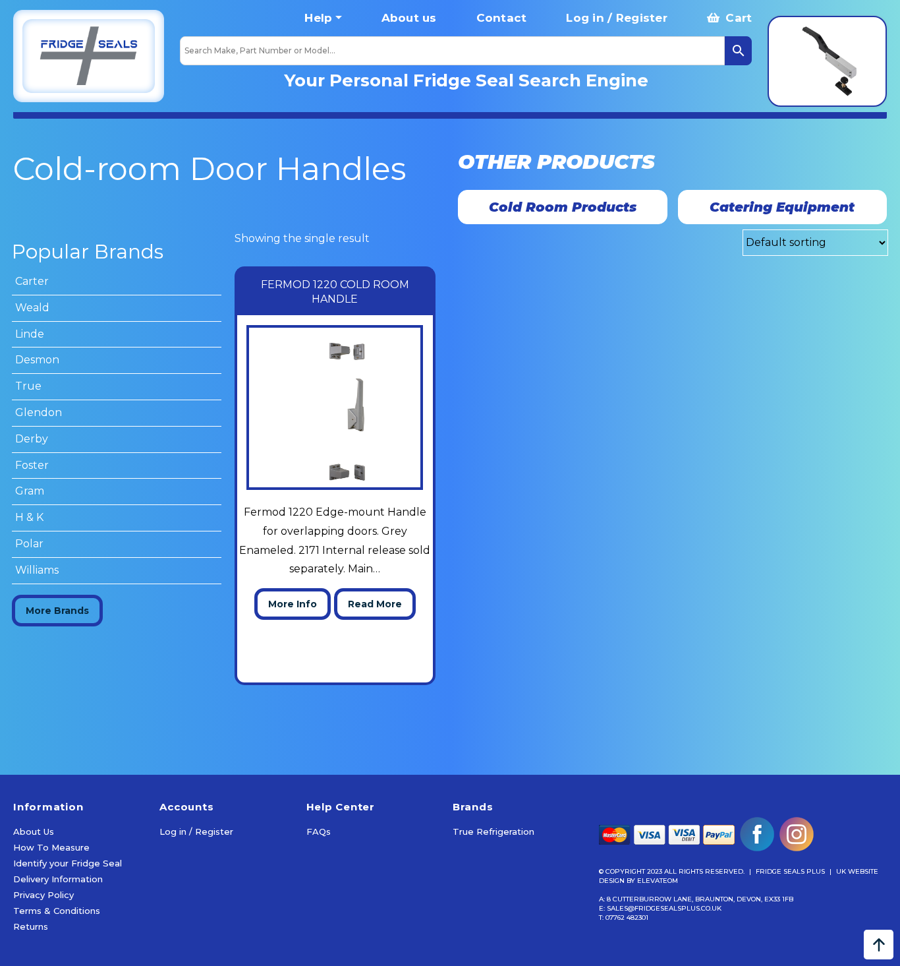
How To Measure (51, 847)
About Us (33, 831)
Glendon (38, 412)
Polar (29, 543)
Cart (737, 17)
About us (409, 17)
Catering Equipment (782, 207)
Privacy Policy (43, 895)
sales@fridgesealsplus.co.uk (664, 908)
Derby (31, 439)
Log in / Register (616, 17)
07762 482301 (626, 917)
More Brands (57, 611)
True (28, 386)
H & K (29, 517)
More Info (292, 604)
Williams (37, 570)
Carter (32, 281)
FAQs (318, 831)
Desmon (37, 359)
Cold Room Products (562, 207)
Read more (375, 604)
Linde (29, 334)
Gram (29, 491)
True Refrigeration (493, 831)
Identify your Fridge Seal (67, 863)
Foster (32, 465)
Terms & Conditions (56, 910)
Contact (501, 17)
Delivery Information (58, 879)
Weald (32, 307)
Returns (30, 926)
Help (318, 17)
